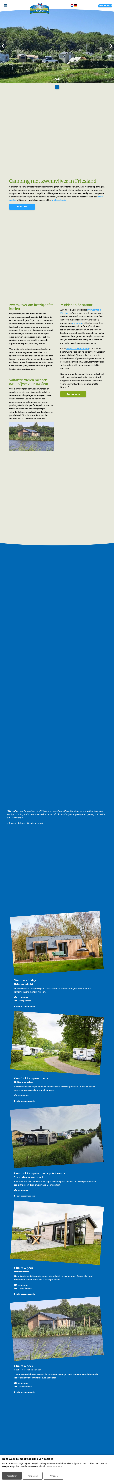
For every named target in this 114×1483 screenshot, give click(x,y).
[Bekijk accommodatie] (57, 943)
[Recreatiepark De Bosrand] (39, 8)
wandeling (77, 323)
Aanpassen (33, 1476)
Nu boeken (22, 206)
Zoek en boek (73, 394)
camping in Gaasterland (77, 348)
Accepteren (12, 1476)
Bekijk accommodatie (24, 1006)
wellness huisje (59, 200)
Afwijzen (54, 1476)
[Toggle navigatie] (5, 5)
